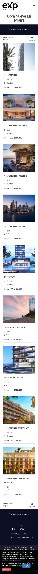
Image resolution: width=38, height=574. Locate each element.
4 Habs (7, 231)
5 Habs (7, 382)
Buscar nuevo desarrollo (19, 30)
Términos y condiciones (19, 549)
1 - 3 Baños (8, 436)
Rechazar (6, 569)
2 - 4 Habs (8, 79)
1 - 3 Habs (8, 433)
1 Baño (7, 490)
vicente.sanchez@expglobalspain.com (19, 537)
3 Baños (7, 335)
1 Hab (6, 487)
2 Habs (7, 130)
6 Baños (7, 386)
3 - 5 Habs (8, 281)
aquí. (20, 566)
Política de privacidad (21, 547)
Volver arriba (8, 547)
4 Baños (7, 234)
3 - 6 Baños (8, 285)
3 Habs (7, 180)
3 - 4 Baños (8, 184)
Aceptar (26, 566)
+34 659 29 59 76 (19, 529)
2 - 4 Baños (8, 83)
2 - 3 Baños (8, 133)
